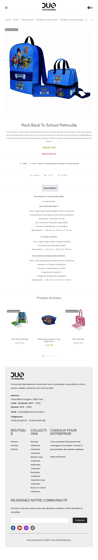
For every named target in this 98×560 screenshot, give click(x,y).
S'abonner (80, 520)
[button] (43, 356)
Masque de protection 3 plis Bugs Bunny (49, 340)
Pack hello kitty (78, 339)
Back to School (27, 20)
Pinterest (64, 175)
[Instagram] (26, 528)
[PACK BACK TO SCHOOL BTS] (90, 20)
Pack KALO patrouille (19, 339)
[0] (91, 8)
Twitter (50, 175)
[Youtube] (19, 528)
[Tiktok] (32, 528)
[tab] (50, 188)
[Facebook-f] (13, 528)
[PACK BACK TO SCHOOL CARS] (86, 20)
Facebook (36, 175)
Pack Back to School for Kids (47, 20)
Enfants (16, 20)
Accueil (8, 20)
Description (50, 188)
